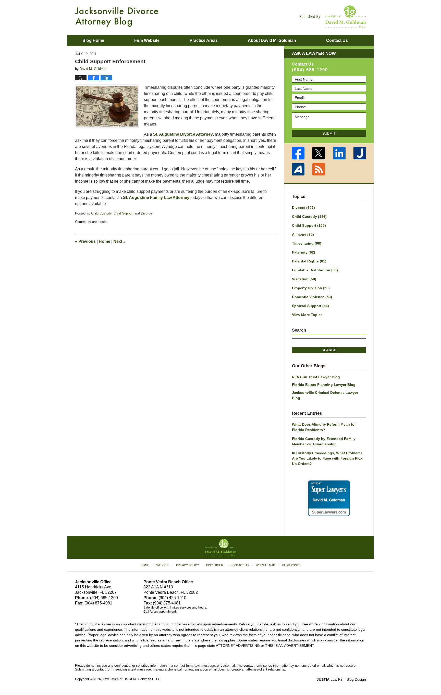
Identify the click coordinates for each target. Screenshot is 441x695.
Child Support (123, 213)
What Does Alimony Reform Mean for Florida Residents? (324, 427)
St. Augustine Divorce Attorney (183, 134)
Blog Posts (291, 565)
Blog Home (93, 40)
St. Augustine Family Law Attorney (156, 197)
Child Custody (101, 213)
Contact (337, 40)
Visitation (304, 279)
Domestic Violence (312, 297)
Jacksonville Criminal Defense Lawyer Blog (325, 395)
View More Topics (307, 315)
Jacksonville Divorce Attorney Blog (116, 17)
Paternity (303, 252)
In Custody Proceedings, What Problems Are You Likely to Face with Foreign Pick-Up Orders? (328, 458)
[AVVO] (298, 169)
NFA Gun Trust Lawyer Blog (316, 377)
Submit (329, 133)
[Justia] (360, 153)
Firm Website (147, 40)
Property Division (311, 288)
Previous (85, 241)
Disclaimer (214, 565)
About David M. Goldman (272, 40)
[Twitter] (319, 153)
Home (104, 241)
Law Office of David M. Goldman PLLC (131, 679)
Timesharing (306, 243)
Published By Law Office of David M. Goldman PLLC (333, 16)
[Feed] (319, 169)
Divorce (146, 213)
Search (329, 350)
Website (162, 565)
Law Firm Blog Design (341, 679)
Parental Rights (309, 261)
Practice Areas (204, 40)
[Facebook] (298, 153)
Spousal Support (310, 306)
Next (119, 241)
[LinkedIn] (339, 153)
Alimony (303, 234)
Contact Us (239, 565)
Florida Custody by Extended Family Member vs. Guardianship (324, 441)
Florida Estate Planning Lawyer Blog (324, 385)
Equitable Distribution (315, 270)
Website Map (265, 565)
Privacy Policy (187, 565)
